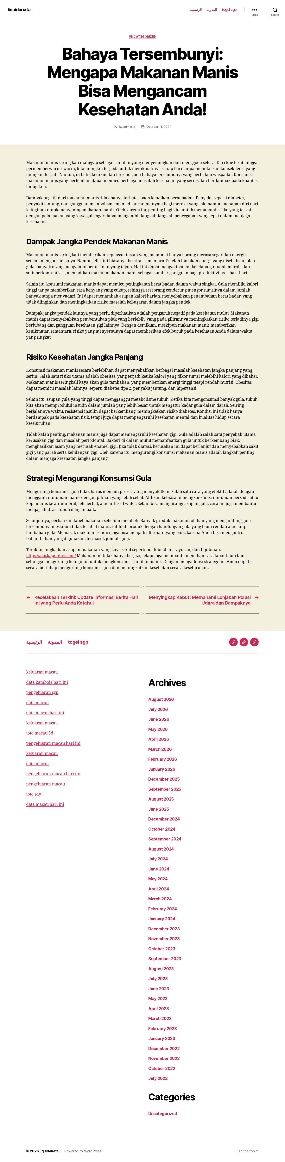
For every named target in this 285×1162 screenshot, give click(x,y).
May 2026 (158, 729)
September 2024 (164, 839)
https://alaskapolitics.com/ (51, 555)
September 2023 (164, 958)
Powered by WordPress (82, 1151)
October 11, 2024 (158, 127)
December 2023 (164, 928)
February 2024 (162, 909)
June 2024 (158, 869)
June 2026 (158, 719)
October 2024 (161, 829)
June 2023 (158, 988)
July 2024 (158, 859)
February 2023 (162, 1028)
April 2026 (158, 739)
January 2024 (161, 918)
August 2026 (161, 699)
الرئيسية (196, 10)
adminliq (129, 127)
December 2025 (164, 779)
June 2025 (158, 809)
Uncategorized (142, 36)
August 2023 (161, 968)
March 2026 (160, 749)
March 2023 (159, 1018)
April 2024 (158, 889)
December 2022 (164, 1048)
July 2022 (158, 1078)
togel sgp (229, 10)
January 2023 (161, 1038)
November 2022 (164, 1058)
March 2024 (160, 898)
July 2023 (158, 978)
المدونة (212, 10)
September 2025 (164, 789)
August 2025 (161, 799)
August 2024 (161, 849)
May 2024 (158, 878)
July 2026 (158, 709)
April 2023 (158, 1008)
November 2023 (164, 938)
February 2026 (162, 759)
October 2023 (161, 948)
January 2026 (161, 769)
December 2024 (164, 819)
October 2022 (161, 1068)
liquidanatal (19, 9)
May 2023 (158, 998)
